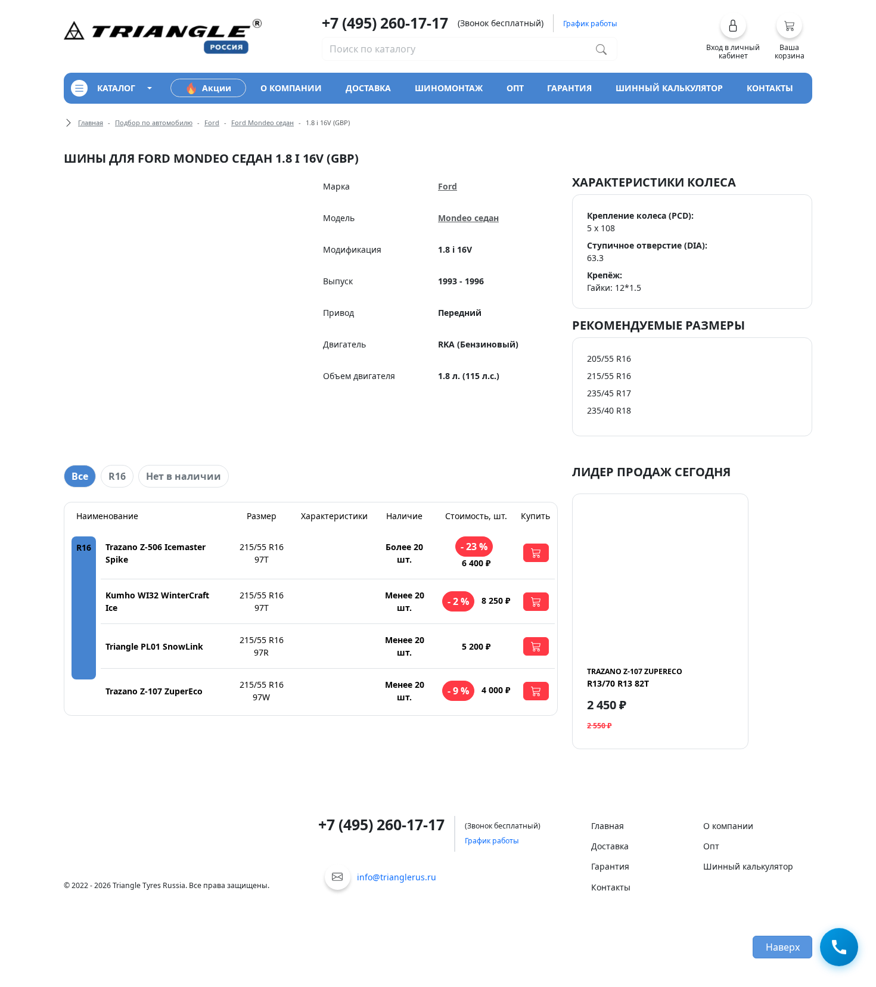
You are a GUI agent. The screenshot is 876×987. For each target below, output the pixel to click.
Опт (711, 846)
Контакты (610, 887)
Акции (216, 88)
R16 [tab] (117, 476)
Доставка (610, 846)
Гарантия (610, 866)
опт (515, 88)
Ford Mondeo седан (262, 122)
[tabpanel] (311, 609)
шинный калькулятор (669, 88)
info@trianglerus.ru (396, 877)
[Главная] (163, 35)
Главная (90, 122)
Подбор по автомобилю (153, 122)
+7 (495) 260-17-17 (385, 23)
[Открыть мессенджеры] (839, 948)
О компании (728, 825)
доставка (368, 88)
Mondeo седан (468, 218)
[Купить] (536, 553)
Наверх (783, 947)
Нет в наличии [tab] (183, 476)
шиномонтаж (449, 88)
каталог (116, 88)
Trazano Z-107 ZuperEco (154, 691)
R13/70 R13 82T (634, 677)
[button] (733, 36)
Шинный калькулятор (748, 866)
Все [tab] (80, 476)
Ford (211, 122)
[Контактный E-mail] (337, 877)
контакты (770, 88)
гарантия (569, 88)
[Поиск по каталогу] (601, 49)
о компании (291, 88)
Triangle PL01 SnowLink (154, 646)
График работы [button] (590, 23)
